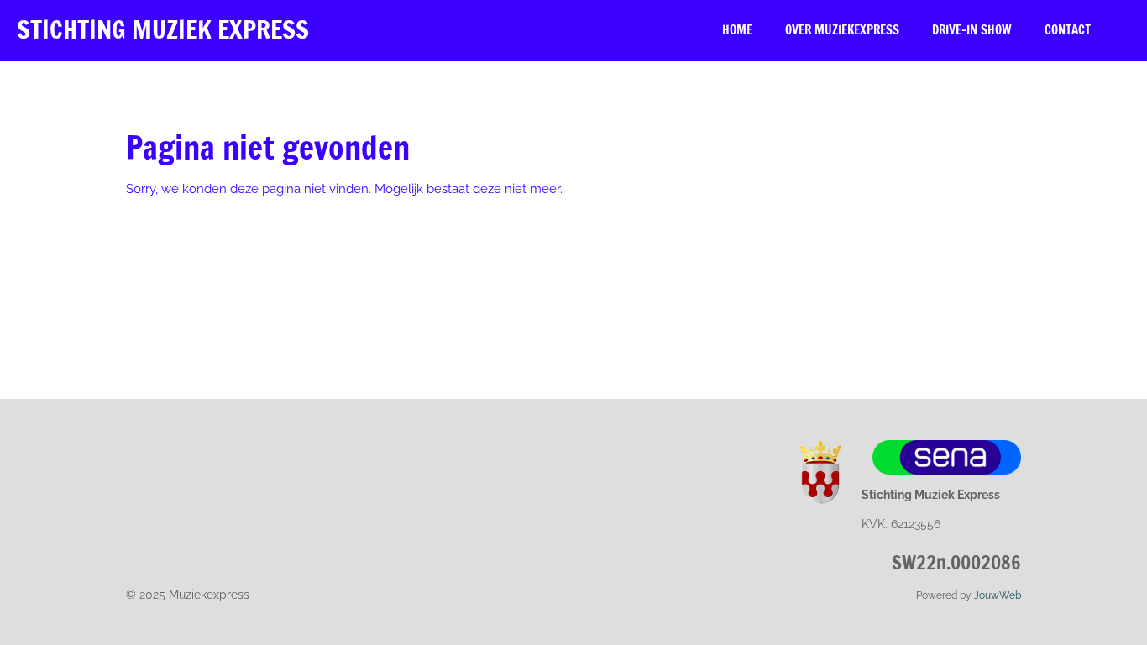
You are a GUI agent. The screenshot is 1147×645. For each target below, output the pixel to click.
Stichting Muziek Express (163, 29)
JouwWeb (997, 595)
